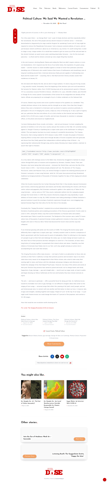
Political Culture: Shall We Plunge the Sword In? (72, 320)
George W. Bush (56, 335)
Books (54, 8)
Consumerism (84, 8)
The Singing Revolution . (37, 308)
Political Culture (60, 331)
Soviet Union (54, 338)
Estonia (40, 335)
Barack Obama (33, 335)
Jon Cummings (65, 335)
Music (35, 8)
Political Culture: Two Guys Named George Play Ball (51, 320)
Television (47, 8)
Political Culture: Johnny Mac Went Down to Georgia (29, 320)
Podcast (93, 8)
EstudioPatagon (59, 478)
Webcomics (62, 8)
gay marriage (47, 335)
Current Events (73, 8)
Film (40, 8)
